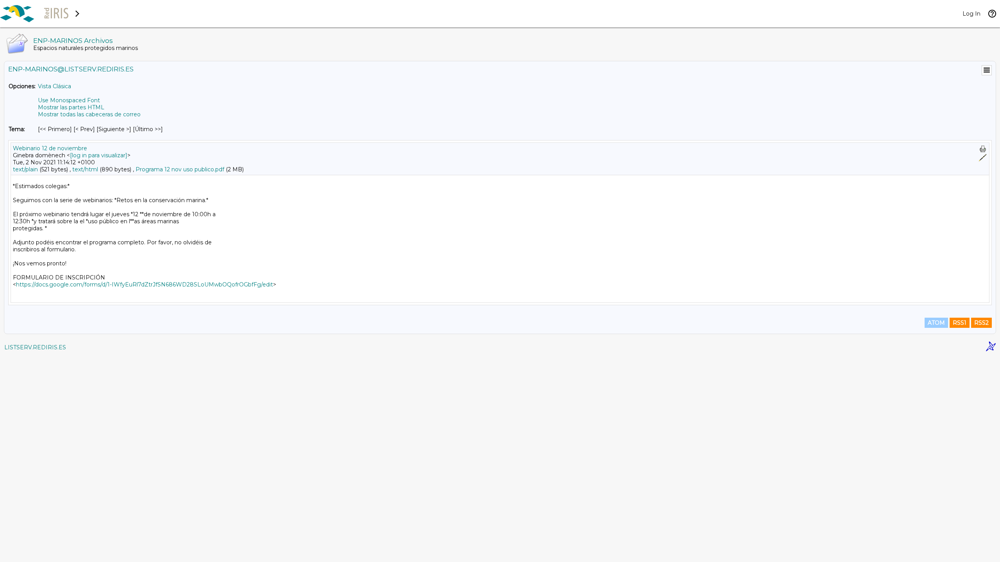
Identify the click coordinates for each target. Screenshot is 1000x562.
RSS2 (981, 322)
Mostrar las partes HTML (71, 107)
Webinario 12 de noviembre (50, 148)
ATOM (936, 322)
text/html (85, 169)
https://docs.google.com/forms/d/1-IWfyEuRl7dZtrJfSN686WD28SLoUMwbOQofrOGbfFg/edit (144, 284)
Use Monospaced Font (69, 100)
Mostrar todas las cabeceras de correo (89, 114)
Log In (971, 13)
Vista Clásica (54, 86)
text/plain (25, 169)
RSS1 (959, 322)
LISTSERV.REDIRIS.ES (35, 347)
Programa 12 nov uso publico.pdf (180, 169)
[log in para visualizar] (98, 155)
